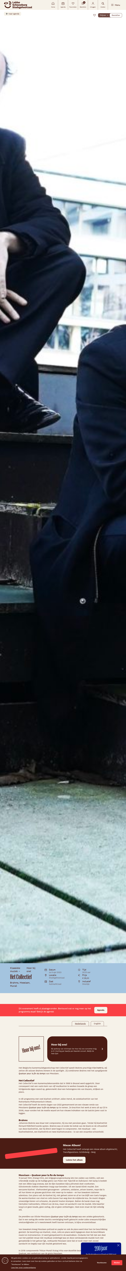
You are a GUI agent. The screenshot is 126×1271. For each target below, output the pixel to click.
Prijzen (103, 15)
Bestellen (116, 15)
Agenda (100, 1010)
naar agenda (14, 13)
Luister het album (74, 1160)
